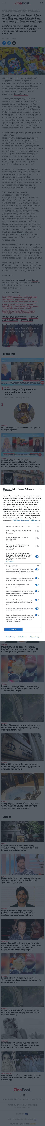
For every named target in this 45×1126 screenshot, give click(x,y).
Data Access (22, 637)
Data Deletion (10, 637)
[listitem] (22, 526)
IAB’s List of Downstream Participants (25, 520)
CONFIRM (13, 629)
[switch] (37, 531)
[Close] (41, 489)
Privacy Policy (34, 637)
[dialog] (22, 563)
